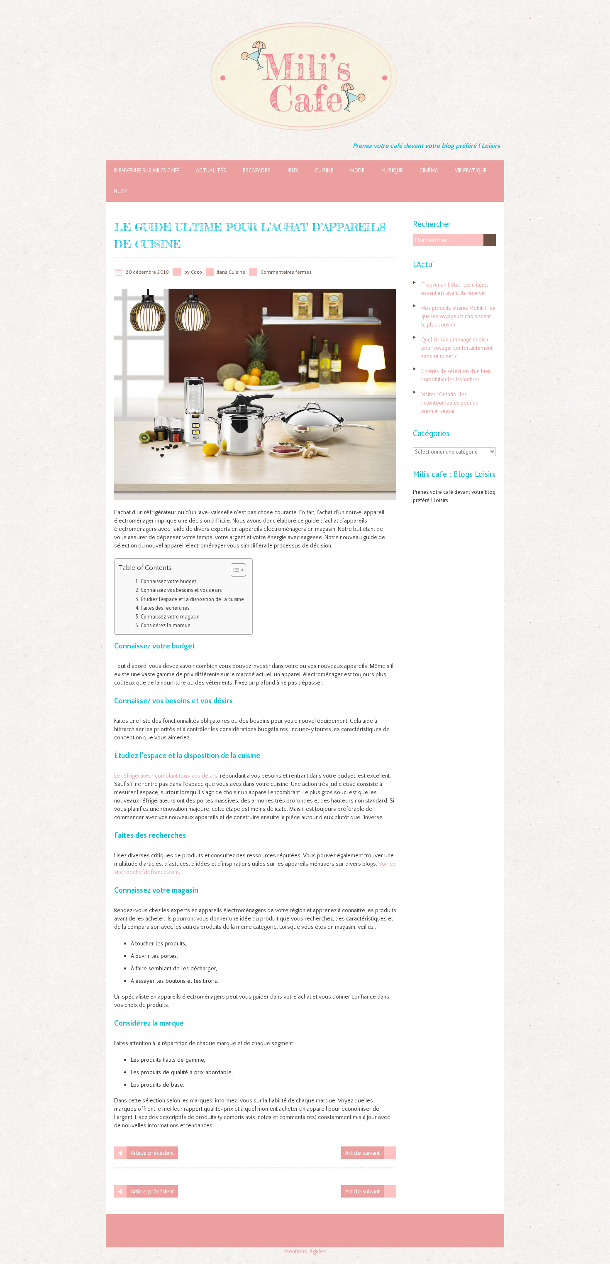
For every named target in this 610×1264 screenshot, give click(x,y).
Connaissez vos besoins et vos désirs (181, 590)
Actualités (211, 170)
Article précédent (152, 1152)
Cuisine (324, 170)
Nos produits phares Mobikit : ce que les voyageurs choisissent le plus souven (458, 316)
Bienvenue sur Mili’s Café (146, 170)
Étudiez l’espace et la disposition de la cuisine (192, 599)
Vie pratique (471, 170)
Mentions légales (305, 1251)
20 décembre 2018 (147, 272)
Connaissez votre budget (168, 581)
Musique (392, 170)
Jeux (292, 170)
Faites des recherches (165, 607)
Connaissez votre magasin (170, 616)
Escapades (257, 170)
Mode (357, 170)
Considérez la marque (165, 625)
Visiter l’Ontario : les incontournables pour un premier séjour (449, 403)
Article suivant (362, 1152)
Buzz (120, 191)
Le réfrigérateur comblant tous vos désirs (165, 776)
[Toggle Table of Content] (234, 570)
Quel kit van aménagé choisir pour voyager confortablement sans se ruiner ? (457, 348)
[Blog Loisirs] (305, 21)
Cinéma (429, 170)
